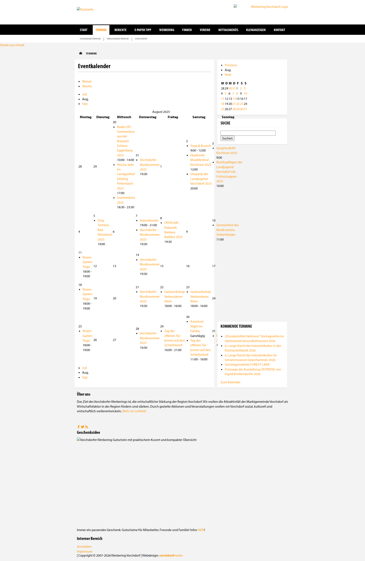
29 (238, 109)
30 (230, 88)
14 (234, 98)
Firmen (187, 29)
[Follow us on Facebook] (79, 427)
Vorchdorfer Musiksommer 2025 (150, 164)
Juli (84, 94)
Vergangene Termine (118, 38)
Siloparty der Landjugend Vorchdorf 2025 (201, 178)
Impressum (84, 551)
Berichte (120, 29)
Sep (84, 103)
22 (238, 103)
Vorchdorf (141, 38)
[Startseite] (98, 12)
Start (83, 29)
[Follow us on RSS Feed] (86, 427)
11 (222, 98)
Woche (87, 86)
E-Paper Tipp (143, 29)
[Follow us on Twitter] (83, 427)
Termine (101, 29)
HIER (201, 530)
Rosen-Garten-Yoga (88, 262)
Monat (86, 81)
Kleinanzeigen (256, 29)
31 (234, 88)
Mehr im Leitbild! (134, 411)
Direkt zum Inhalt (12, 45)
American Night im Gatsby (197, 326)
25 (222, 109)
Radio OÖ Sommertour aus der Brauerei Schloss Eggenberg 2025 (126, 141)
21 (234, 103)
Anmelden (84, 546)
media (171, 555)
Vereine (205, 29)
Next (228, 74)
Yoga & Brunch (200, 145)
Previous (231, 65)
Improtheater (149, 220)
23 (241, 103)
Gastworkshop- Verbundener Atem (175, 296)
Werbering (166, 29)
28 (234, 109)
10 (245, 93)
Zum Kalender (230, 382)
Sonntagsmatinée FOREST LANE (247, 364)
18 (222, 103)
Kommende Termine (90, 38)
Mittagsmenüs (228, 29)
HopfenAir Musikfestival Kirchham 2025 (200, 160)
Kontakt (279, 29)
